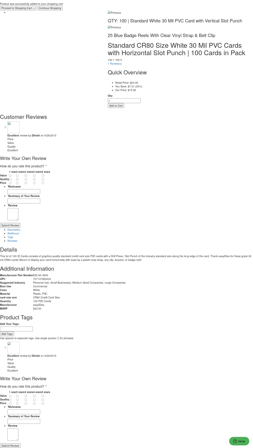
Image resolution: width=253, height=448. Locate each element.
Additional (13, 233)
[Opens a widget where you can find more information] (239, 441)
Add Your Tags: (9, 324)
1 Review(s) (115, 63)
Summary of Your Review (23, 196)
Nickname (14, 186)
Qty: (110, 95)
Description (14, 229)
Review (12, 205)
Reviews (12, 241)
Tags (10, 237)
